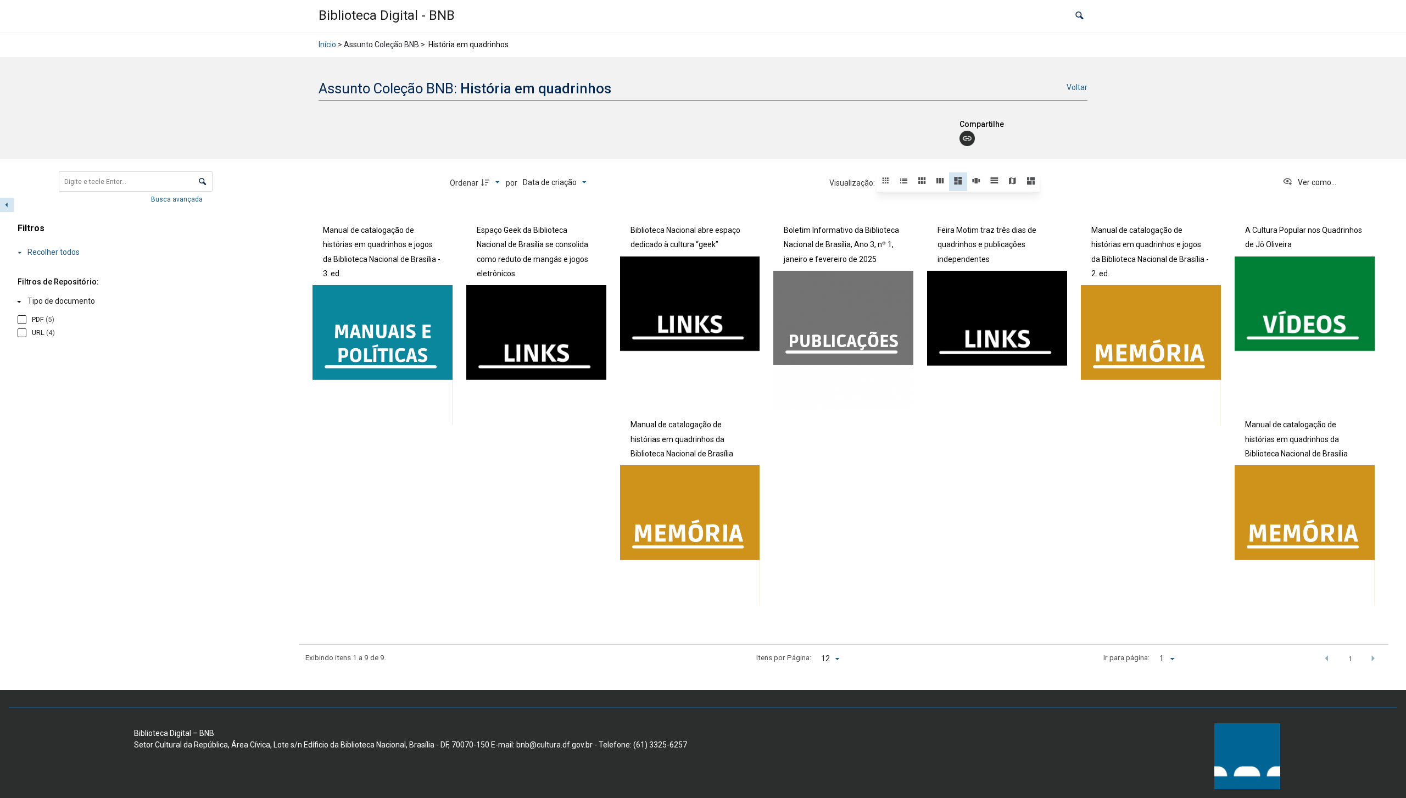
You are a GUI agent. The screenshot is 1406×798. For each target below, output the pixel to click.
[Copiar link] (967, 138)
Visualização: (853, 182)
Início (327, 44)
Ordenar (464, 182)
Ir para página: (1126, 657)
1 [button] (1350, 658)
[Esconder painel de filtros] (7, 205)
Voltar (1077, 87)
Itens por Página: (783, 657)
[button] (1079, 16)
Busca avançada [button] (177, 199)
